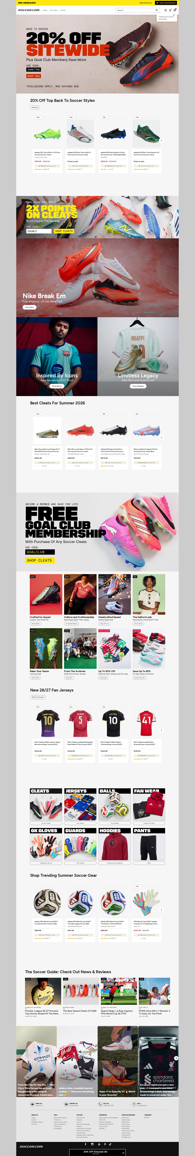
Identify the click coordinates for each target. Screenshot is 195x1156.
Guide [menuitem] (62, 10)
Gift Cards (102, 1120)
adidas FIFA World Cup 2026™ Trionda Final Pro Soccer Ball (46, 923)
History (33, 1117)
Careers (33, 1120)
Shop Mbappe (138, 386)
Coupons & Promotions (106, 1124)
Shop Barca (57, 386)
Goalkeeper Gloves (46, 863)
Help (55, 1115)
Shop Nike (29, 307)
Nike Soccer (125, 1117)
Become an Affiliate (105, 1122)
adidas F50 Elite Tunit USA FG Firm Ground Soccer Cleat (79, 154)
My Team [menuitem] (54, 10)
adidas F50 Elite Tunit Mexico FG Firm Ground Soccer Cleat (146, 154)
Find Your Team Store (60, 1122)
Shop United (138, 623)
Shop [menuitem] (45, 10)
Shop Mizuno (104, 623)
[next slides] (170, 997)
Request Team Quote (60, 1117)
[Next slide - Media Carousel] (176, 1058)
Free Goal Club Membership (29, 3)
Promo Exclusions (82, 1137)
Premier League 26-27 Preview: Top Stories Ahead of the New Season (41, 1012)
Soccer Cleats (46, 823)
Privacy (79, 1122)
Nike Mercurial (126, 1137)
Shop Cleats (97, 217)
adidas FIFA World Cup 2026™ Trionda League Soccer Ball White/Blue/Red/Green (79, 923)
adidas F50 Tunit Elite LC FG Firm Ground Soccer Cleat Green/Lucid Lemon (47, 154)
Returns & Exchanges (83, 1124)
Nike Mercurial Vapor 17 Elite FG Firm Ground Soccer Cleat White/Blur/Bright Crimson (80, 450)
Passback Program (37, 1122)
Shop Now (97, 54)
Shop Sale (103, 678)
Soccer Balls (115, 823)
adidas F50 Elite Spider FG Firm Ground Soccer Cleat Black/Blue (113, 154)
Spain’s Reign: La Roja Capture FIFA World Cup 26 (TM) (117, 1012)
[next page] (161, 140)
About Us (34, 1115)
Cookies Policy (81, 1133)
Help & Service (146, 3)
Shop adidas (35, 623)
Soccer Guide (103, 1126)
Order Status (58, 1126)
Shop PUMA (35, 678)
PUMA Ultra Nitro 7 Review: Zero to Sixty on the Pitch (156, 1012)
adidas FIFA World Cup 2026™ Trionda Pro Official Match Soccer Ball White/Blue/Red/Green (112, 923)
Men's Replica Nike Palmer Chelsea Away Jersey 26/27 (111, 743)
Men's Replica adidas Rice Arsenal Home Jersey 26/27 (144, 743)
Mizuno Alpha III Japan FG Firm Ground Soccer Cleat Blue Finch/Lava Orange (145, 450)
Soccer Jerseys (126, 1133)
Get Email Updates (59, 1124)
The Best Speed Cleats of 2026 (79, 1011)
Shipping (79, 1120)
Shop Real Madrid (71, 623)
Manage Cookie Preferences (85, 1135)
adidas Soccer (126, 1120)
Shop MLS (69, 678)
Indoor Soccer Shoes (128, 1130)
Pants (149, 863)
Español (79, 1126)
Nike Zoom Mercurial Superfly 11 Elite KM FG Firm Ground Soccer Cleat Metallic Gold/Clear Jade (47, 450)
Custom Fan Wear (149, 823)
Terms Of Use (81, 1117)
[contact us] (31, 1148)
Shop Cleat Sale (140, 678)
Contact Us (57, 1120)
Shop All (35, 107)
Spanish (146, 1117)
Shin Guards (80, 863)
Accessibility (58, 1128)
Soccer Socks (126, 1124)
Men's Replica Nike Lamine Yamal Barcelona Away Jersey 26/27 (47, 743)
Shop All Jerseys (38, 697)
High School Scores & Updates (108, 1117)
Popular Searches (128, 1115)
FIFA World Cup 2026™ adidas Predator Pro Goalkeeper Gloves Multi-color (146, 923)
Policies (79, 1115)
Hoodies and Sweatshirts (115, 863)
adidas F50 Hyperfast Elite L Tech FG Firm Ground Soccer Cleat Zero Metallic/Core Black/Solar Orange (112, 450)
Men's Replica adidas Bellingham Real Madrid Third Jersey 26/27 (80, 743)
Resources (103, 1115)
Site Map (101, 1128)
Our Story (34, 1124)
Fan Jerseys (80, 823)
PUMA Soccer (126, 1122)
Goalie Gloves (126, 1135)
